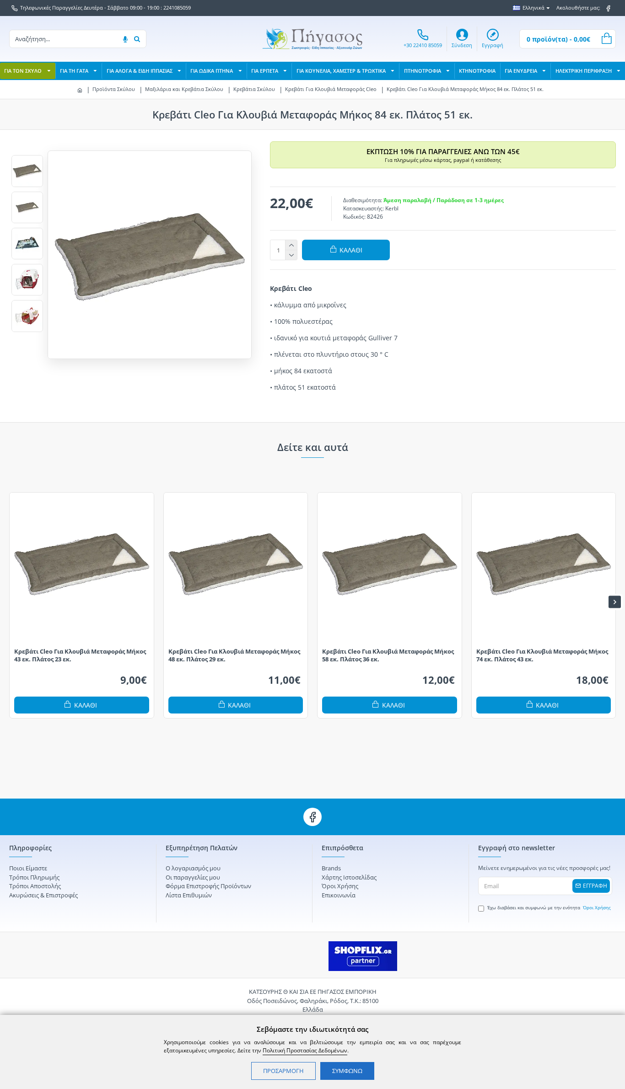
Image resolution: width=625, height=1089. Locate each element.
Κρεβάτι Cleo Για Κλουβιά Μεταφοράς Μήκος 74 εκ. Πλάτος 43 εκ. (542, 655)
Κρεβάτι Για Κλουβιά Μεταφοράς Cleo (331, 89)
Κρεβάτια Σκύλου (254, 89)
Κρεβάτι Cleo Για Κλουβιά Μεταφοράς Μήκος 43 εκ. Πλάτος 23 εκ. (80, 655)
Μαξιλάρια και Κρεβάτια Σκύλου (184, 89)
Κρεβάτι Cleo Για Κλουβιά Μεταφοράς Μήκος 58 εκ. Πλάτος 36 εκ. (388, 655)
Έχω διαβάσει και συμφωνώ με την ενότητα (549, 907)
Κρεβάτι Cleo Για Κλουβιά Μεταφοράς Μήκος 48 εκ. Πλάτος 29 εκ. (234, 655)
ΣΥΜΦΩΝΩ (347, 1071)
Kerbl (392, 208)
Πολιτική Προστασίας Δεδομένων (305, 1050)
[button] (10, 602)
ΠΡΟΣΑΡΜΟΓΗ (283, 1071)
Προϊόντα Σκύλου (113, 89)
